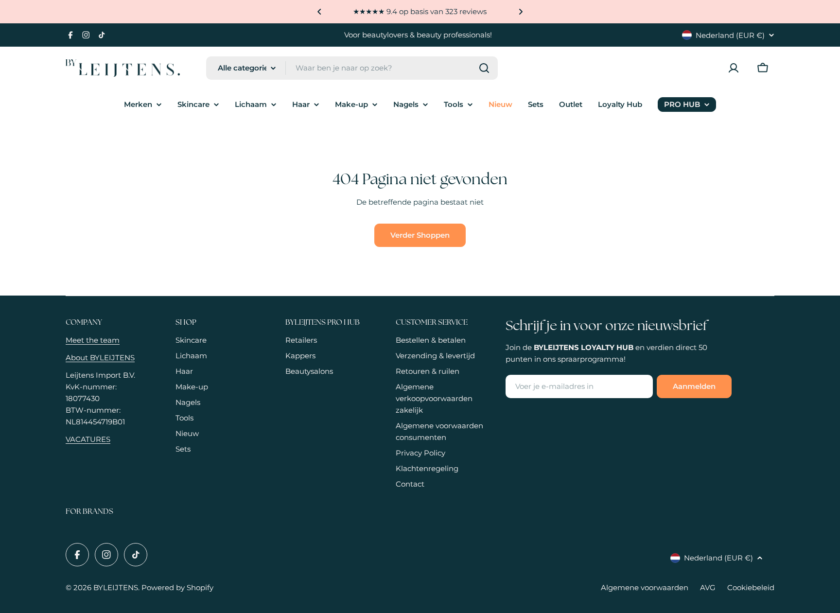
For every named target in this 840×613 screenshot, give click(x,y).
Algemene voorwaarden (644, 587)
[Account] (733, 68)
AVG (708, 587)
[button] (319, 12)
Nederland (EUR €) (730, 35)
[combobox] (352, 68)
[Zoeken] (484, 68)
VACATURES (88, 439)
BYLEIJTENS (115, 587)
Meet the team (93, 340)
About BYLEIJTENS (100, 357)
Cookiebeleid (750, 587)
